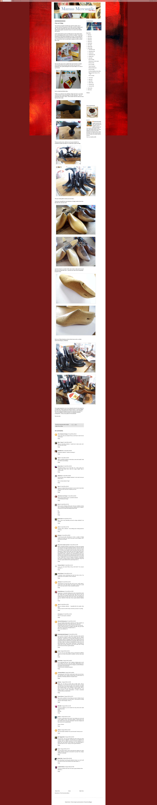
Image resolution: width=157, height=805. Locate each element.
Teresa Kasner (61, 696)
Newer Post (57, 790)
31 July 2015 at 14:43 (67, 614)
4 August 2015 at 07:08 (69, 766)
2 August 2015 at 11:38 (66, 705)
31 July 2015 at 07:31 (67, 518)
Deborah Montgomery (62, 621)
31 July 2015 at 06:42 (64, 486)
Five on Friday (91, 59)
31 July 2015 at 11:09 (74, 544)
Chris (59, 526)
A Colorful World (61, 672)
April (90, 81)
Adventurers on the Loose (94, 61)
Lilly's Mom (60, 660)
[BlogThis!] (73, 424)
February (91, 84)
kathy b (59, 729)
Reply (59, 438)
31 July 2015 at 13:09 (69, 591)
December (91, 49)
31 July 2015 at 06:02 (67, 466)
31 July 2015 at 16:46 (71, 621)
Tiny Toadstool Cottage (63, 433)
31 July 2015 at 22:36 (73, 634)
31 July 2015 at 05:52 (65, 457)
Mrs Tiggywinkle (61, 736)
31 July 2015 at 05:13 (72, 433)
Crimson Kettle (61, 565)
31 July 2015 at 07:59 (64, 526)
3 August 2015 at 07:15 (64, 748)
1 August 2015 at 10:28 (66, 682)
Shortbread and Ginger (62, 495)
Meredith (59, 705)
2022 (89, 36)
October (90, 52)
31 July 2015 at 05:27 (67, 442)
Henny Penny (60, 573)
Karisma (59, 682)
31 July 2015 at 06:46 (72, 495)
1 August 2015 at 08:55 (69, 672)
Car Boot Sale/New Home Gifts (95, 71)
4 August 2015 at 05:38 (67, 758)
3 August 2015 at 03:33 (69, 736)
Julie (59, 604)
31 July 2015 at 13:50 (64, 604)
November (91, 51)
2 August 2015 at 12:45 (65, 716)
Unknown (60, 581)
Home (69, 790)
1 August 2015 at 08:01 (67, 660)
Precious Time (91, 62)
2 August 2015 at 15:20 (65, 729)
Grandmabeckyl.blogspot (63, 634)
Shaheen (59, 535)
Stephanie (60, 475)
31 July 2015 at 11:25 (68, 565)
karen (59, 748)
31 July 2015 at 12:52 (66, 581)
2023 (89, 34)
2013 (89, 89)
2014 (89, 88)
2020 (89, 39)
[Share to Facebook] (75, 424)
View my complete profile (91, 136)
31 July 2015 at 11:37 (68, 573)
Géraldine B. (60, 450)
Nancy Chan (60, 466)
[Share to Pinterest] (76, 424)
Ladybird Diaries (61, 766)
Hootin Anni (60, 518)
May (90, 79)
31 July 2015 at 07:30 (64, 504)
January (90, 86)
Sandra (59, 716)
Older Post (81, 790)
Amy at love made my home (63, 544)
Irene (59, 504)
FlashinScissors (61, 591)
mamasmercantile (97, 121)
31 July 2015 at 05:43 (67, 450)
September (91, 54)
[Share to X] (74, 424)
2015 (89, 48)
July (90, 58)
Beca (59, 486)
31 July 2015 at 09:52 (66, 535)
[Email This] (71, 424)
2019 (89, 41)
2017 (89, 44)
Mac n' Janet (60, 442)
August (90, 56)
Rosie (59, 457)
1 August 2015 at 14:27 (68, 696)
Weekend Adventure (92, 67)
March (90, 82)
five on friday (60, 426)
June (90, 77)
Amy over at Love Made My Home (69, 408)
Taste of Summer (92, 66)
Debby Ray (60, 758)
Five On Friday (91, 69)
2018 (89, 43)
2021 (89, 38)
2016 (89, 46)
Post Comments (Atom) (64, 793)
